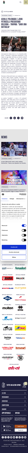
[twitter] (18, 118)
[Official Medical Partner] (7, 298)
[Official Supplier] (7, 338)
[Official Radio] (20, 358)
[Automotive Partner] (7, 268)
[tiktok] (20, 437)
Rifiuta (14, 257)
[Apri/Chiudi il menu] (26, 2)
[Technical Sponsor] (20, 308)
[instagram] (6, 437)
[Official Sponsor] (7, 278)
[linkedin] (22, 118)
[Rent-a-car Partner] (7, 318)
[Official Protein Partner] (20, 268)
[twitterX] (17, 437)
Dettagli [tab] (12, 198)
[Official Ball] (7, 308)
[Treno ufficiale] (20, 298)
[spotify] (25, 437)
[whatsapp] (14, 118)
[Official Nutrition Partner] (20, 328)
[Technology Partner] (20, 288)
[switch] (24, 230)
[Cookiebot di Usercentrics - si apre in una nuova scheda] (19, 194)
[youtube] (14, 437)
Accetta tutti (14, 247)
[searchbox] (14, 2)
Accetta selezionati (14, 252)
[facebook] (11, 118)
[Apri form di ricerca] (20, 2)
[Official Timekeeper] (7, 328)
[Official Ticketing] (20, 318)
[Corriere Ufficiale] (20, 338)
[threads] (8, 437)
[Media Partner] (7, 348)
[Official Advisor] (14, 368)
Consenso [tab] (4, 198)
